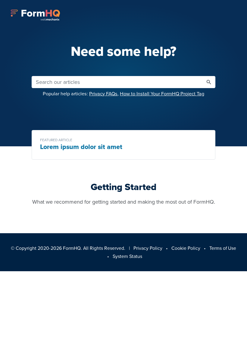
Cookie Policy (185, 248)
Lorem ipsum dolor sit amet (81, 147)
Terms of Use (222, 248)
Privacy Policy (147, 248)
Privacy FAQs (103, 93)
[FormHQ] (35, 15)
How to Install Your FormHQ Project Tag (162, 93)
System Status (127, 256)
